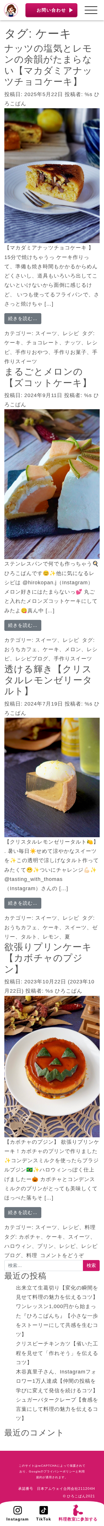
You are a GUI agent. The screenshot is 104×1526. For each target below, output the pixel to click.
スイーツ (46, 333)
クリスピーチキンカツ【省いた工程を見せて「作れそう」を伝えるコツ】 (57, 1353)
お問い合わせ (51, 10)
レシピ (71, 333)
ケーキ (12, 343)
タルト (29, 937)
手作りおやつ (31, 352)
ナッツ (73, 343)
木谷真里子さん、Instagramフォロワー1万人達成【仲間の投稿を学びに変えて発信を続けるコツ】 (57, 1381)
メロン (73, 649)
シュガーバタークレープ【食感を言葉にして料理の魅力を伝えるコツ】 (57, 1409)
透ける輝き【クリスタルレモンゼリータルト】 (48, 680)
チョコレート (42, 343)
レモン (51, 937)
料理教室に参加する (78, 1519)
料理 (90, 1227)
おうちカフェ (20, 649)
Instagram (17, 1519)
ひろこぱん (68, 991)
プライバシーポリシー (59, 1471)
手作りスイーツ (73, 659)
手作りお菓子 (70, 352)
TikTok (43, 1519)
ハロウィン (18, 1246)
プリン (45, 1246)
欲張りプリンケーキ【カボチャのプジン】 (48, 958)
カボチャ (30, 1237)
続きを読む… (24, 318)
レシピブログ (31, 659)
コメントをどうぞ (62, 1255)
